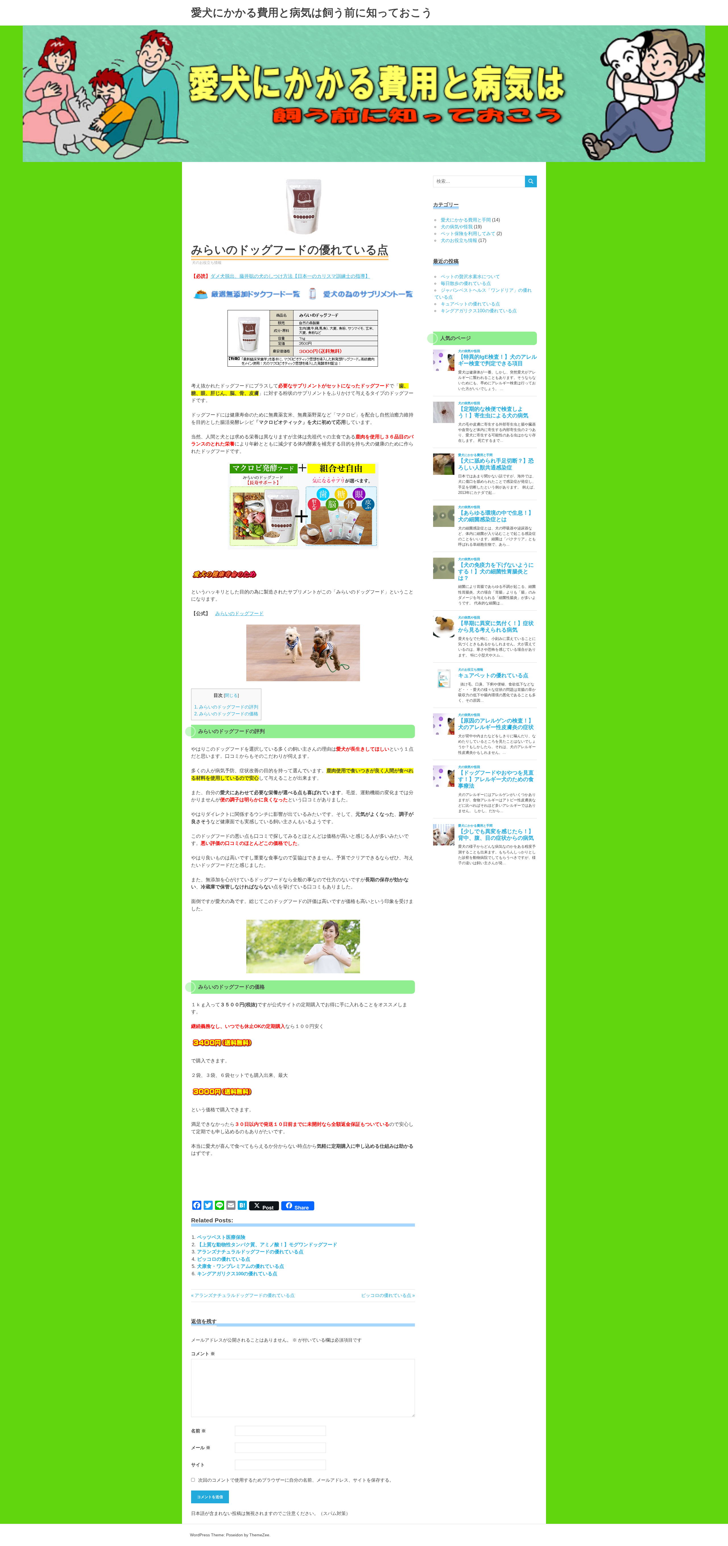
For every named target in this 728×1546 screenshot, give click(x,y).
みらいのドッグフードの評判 (226, 706)
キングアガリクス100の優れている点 (237, 1273)
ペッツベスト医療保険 (221, 1237)
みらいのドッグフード (239, 613)
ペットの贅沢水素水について (470, 276)
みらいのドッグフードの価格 (226, 713)
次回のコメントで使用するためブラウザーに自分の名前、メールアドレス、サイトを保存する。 (296, 1480)
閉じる (231, 695)
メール (200, 1447)
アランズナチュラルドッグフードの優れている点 (250, 1252)
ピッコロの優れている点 (223, 1259)
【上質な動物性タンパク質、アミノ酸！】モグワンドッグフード (267, 1244)
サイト (198, 1464)
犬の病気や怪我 (457, 226)
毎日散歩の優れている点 (466, 283)
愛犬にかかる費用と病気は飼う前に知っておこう (312, 13)
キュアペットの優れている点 (470, 303)
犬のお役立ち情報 (207, 262)
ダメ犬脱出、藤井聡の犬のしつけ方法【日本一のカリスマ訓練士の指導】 (290, 276)
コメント (203, 1353)
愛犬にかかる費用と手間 (466, 219)
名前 (198, 1430)
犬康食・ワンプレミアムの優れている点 (240, 1266)
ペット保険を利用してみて (468, 233)
